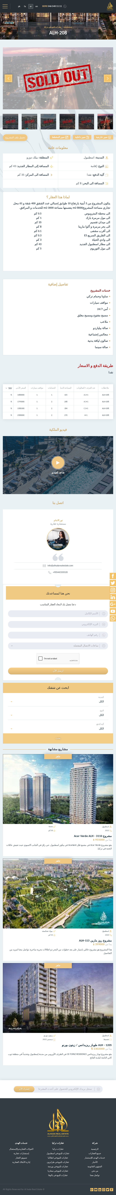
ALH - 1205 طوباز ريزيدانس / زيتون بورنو (87, 1045)
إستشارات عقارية (21, 1154)
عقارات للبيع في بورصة (58, 1167)
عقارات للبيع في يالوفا (58, 1175)
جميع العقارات (95, 1154)
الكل (101, 701)
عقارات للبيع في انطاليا (58, 1158)
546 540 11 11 (52, 6)
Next (8, 78)
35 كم (50, 935)
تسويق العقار (21, 1158)
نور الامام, (58, 520)
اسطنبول (105, 827)
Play (58, 463)
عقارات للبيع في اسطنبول (58, 1154)
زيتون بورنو (48, 1036)
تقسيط (106, 1039)
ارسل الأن (58, 671)
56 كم (50, 830)
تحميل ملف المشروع (15, 138)
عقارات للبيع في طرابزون (58, 1162)
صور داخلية (80, 137)
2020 (107, 935)
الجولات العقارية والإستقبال (21, 1149)
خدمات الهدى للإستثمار (95, 1158)
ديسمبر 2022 (48, 1039)
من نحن (95, 1171)
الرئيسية (94, 1149)
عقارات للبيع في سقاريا (58, 1171)
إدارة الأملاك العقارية (21, 1162)
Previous (107, 78)
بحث (58, 738)
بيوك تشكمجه (47, 931)
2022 (107, 830)
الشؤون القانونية (95, 1167)
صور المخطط (58, 137)
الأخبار (95, 1162)
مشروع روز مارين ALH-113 (95, 940)
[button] (9, 388)
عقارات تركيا (58, 1149)
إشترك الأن (24, 1089)
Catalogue (68, 27)
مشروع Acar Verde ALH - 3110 (93, 836)
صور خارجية (102, 137)
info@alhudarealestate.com (60, 566)
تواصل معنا (95, 1175)
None (51, 827)
